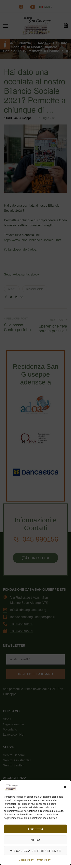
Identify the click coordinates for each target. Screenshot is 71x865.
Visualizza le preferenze (35, 851)
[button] (65, 787)
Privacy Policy (43, 859)
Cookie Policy (26, 859)
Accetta (35, 829)
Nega (36, 840)
